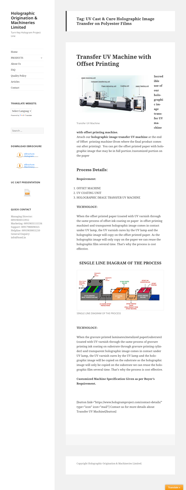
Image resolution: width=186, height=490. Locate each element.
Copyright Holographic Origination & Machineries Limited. (109, 463)
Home (14, 51)
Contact (15, 87)
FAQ (13, 69)
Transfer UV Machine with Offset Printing (114, 60)
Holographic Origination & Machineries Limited (24, 20)
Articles (15, 81)
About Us (16, 63)
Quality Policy (18, 75)
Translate (28, 115)
